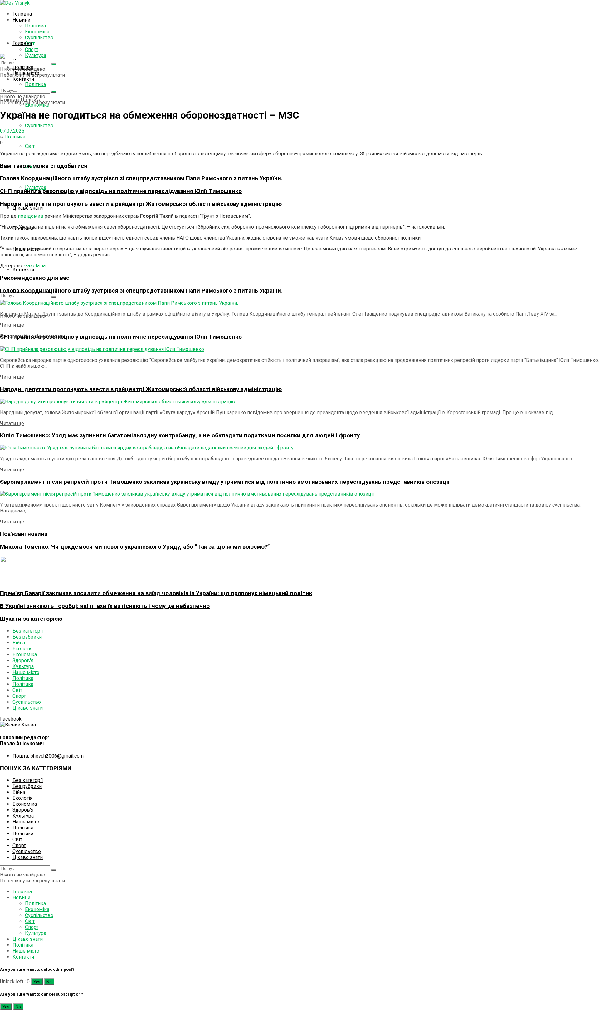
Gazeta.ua (34, 266)
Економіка (37, 32)
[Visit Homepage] (15, 3)
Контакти (23, 79)
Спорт (19, 696)
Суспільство (39, 38)
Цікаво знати (27, 208)
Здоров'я (22, 660)
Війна (18, 643)
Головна (22, 14)
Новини (21, 20)
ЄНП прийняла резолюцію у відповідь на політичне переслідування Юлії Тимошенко (121, 191)
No (49, 981)
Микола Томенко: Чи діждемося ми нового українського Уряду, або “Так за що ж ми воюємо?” (135, 546)
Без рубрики (27, 637)
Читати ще (12, 325)
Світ (30, 146)
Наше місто (25, 672)
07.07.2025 (12, 131)
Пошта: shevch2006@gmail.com (48, 756)
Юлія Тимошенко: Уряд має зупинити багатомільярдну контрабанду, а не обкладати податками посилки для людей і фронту (180, 435)
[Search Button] (53, 92)
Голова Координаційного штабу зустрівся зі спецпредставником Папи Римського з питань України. (141, 178)
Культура (35, 55)
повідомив (31, 216)
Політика (35, 26)
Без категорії (27, 631)
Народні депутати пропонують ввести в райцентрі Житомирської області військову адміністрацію (141, 204)
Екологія (22, 649)
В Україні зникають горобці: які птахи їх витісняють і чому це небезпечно (105, 606)
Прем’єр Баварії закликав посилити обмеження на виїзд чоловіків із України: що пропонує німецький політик (156, 593)
